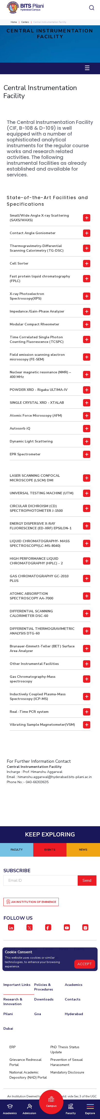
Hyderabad (74, 1014)
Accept (84, 964)
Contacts (72, 999)
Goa (37, 1014)
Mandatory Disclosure (67, 1072)
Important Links (16, 984)
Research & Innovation (12, 1001)
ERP (12, 1047)
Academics (73, 984)
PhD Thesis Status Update (64, 1050)
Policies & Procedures (43, 987)
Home (14, 22)
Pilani (8, 1014)
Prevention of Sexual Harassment (66, 1062)
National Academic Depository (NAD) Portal (28, 1075)
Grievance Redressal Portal (25, 1062)
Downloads (43, 999)
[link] (50, 218)
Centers (25, 22)
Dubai (8, 1028)
